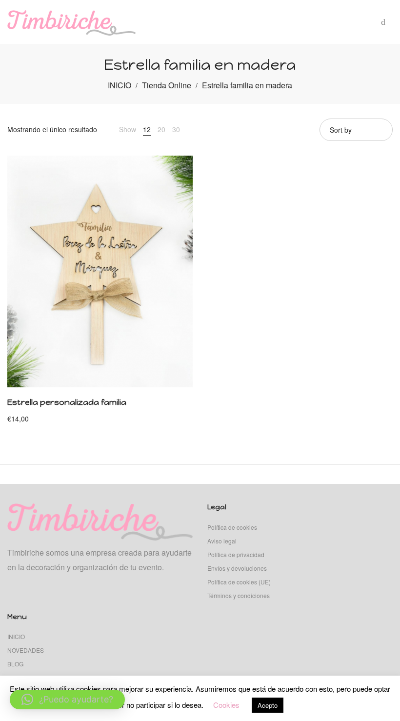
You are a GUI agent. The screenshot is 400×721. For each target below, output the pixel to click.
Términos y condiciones (238, 595)
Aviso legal (222, 541)
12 (147, 129)
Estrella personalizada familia (66, 402)
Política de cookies (232, 527)
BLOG (15, 664)
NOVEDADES (25, 650)
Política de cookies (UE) (239, 582)
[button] (67, 699)
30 (176, 129)
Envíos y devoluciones (237, 568)
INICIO (119, 85)
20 (161, 129)
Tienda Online (166, 85)
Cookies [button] (226, 705)
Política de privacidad (235, 554)
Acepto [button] (268, 705)
